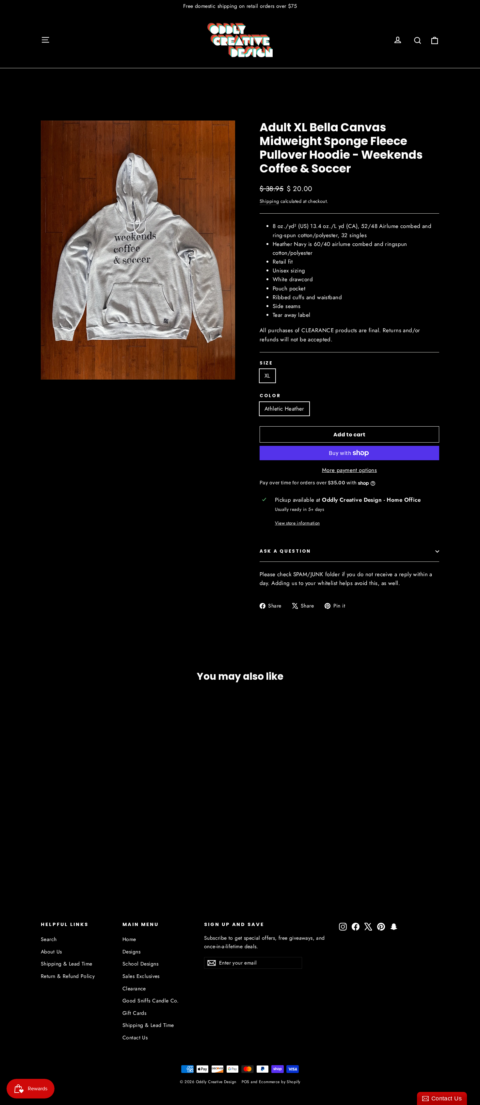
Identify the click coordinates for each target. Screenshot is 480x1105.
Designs (131, 951)
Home (129, 939)
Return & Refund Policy (68, 976)
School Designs (140, 963)
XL (267, 376)
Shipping (269, 201)
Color (270, 395)
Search (49, 939)
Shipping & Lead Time (66, 963)
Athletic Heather (284, 409)
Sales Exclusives (141, 976)
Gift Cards (134, 1013)
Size (266, 363)
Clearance (134, 988)
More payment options (349, 470)
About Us (51, 951)
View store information (297, 523)
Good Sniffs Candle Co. (150, 1000)
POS (245, 1082)
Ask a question (285, 551)
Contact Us (135, 1037)
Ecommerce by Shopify (279, 1082)
